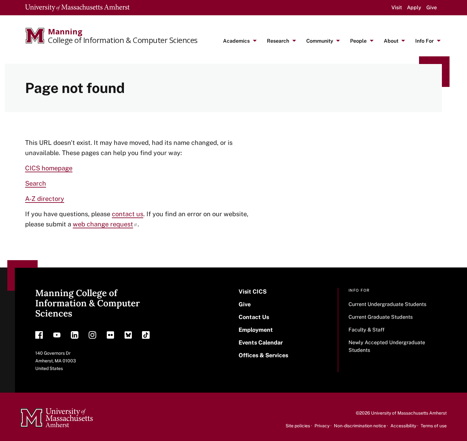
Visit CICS (253, 291)
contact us (127, 214)
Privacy (322, 425)
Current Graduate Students (381, 317)
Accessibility (403, 425)
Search (35, 183)
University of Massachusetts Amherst (409, 413)
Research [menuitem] (278, 41)
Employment (256, 329)
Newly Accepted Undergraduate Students (387, 346)
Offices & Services (263, 355)
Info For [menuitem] (424, 41)
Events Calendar (261, 342)
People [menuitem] (358, 41)
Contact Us (254, 317)
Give (431, 7)
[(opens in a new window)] (39, 336)
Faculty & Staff (366, 330)
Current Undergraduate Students (387, 304)
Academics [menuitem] (236, 41)
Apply (414, 7)
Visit (396, 7)
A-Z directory (44, 199)
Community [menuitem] (319, 41)
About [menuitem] (391, 41)
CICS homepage (48, 168)
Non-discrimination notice (360, 425)
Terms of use (434, 425)
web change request (103, 224)
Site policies (298, 425)
